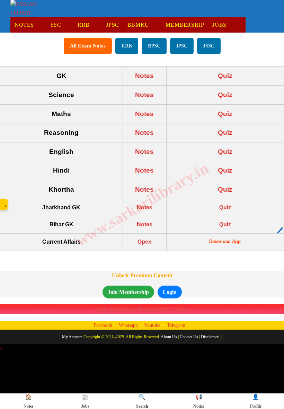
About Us (169, 336)
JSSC (208, 46)
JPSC (181, 46)
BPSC (154, 46)
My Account (72, 336)
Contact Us (189, 336)
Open (144, 242)
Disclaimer (210, 336)
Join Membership (128, 292)
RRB (127, 46)
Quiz (225, 75)
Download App (225, 241)
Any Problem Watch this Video (142, 309)
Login (170, 292)
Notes (144, 75)
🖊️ (279, 230)
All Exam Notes (88, 46)
